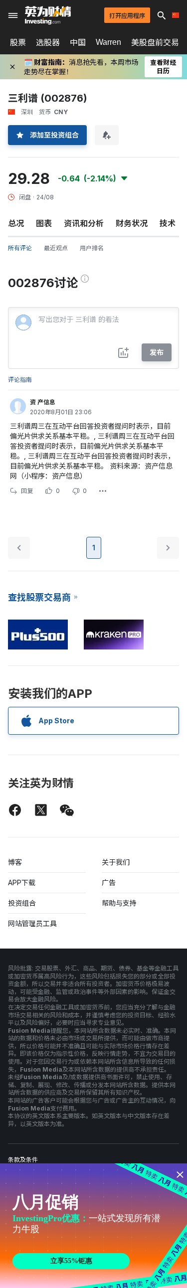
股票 (18, 42)
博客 (15, 862)
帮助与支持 (119, 903)
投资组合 (22, 903)
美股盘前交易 (155, 42)
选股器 (48, 42)
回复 (27, 490)
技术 (168, 223)
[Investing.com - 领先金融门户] (48, 15)
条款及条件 (23, 1159)
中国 (78, 42)
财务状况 (132, 223)
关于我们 (116, 862)
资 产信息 (42, 402)
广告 (109, 882)
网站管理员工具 (32, 923)
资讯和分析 (84, 223)
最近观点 (56, 248)
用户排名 (92, 248)
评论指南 (20, 379)
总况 (16, 223)
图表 (44, 223)
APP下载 (21, 882)
